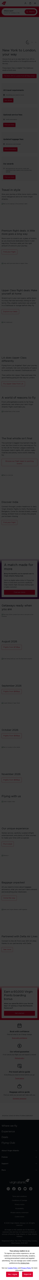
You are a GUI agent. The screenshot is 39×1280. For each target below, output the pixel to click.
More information (10, 149)
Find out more (9, 125)
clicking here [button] (24, 1263)
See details (8, 100)
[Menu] (35, 3)
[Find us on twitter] (19, 1188)
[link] (19, 1126)
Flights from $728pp (11, 647)
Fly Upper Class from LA (13, 384)
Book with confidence (19, 1038)
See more (7, 949)
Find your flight (9, 252)
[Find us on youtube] (25, 1188)
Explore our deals (10, 311)
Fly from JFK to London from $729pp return (19, 76)
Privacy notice (19, 1204)
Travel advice (19, 1078)
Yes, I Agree (12, 1274)
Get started (19, 1013)
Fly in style (7, 844)
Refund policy (19, 1058)
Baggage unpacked (19, 1098)
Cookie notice (19, 1216)
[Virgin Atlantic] (7, 3)
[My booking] (30, 3)
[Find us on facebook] (14, 1188)
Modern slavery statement (19, 1212)
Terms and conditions (19, 1196)
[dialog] (19, 1263)
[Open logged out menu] (25, 3)
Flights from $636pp (11, 691)
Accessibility (19, 1208)
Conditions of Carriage (19, 1200)
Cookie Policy (13, 1268)
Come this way (9, 898)
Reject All (27, 1274)
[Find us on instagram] (8, 1188)
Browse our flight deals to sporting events (20, 462)
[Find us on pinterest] (30, 1188)
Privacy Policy (26, 1268)
